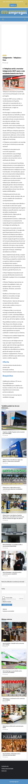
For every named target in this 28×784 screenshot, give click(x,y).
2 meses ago (6, 646)
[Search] (25, 19)
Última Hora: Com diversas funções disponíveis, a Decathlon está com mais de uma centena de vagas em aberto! (13, 516)
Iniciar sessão (6, 604)
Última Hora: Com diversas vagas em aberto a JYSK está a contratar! (13, 460)
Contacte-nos (5, 766)
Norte (16, 456)
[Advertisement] (14, 38)
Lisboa (12, 456)
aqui (12, 397)
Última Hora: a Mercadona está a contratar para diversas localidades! (12, 488)
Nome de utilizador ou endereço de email (12, 581)
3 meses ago (6, 435)
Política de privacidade (7, 768)
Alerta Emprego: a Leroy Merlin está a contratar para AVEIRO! (12, 671)
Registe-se (13, 5)
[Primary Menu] (2, 19)
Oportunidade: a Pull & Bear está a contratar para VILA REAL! (11, 754)
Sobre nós (4, 770)
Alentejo (4, 483)
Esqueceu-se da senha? (8, 611)
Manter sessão (7, 601)
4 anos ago (6, 62)
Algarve (4, 55)
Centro (8, 456)
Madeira (4, 511)
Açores (4, 509)
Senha (3, 588)
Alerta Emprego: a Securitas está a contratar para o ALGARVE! (12, 573)
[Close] (26, 4)
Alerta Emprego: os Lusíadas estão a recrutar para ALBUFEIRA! (12, 545)
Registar (5, 609)
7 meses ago (6, 575)
